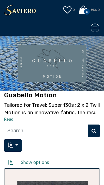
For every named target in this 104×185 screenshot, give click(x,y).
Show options (35, 162)
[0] (83, 10)
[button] (13, 145)
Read (8, 119)
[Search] (94, 131)
